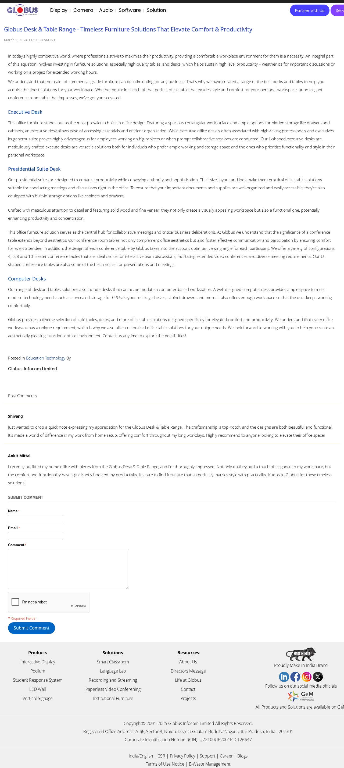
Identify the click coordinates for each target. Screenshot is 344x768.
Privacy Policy (182, 756)
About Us (188, 662)
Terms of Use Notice (165, 764)
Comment (16, 544)
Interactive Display (37, 662)
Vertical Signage (38, 698)
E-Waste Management (209, 764)
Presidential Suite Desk (34, 169)
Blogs (242, 756)
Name (12, 510)
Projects (188, 698)
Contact (188, 689)
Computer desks (27, 278)
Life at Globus (188, 680)
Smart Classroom (113, 662)
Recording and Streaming (113, 680)
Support (207, 756)
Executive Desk (25, 112)
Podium (37, 671)
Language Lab (113, 671)
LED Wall (37, 689)
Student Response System (38, 680)
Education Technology (45, 358)
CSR (161, 756)
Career (226, 756)
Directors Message (188, 671)
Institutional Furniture (113, 698)
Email (13, 527)
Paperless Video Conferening (113, 689)
